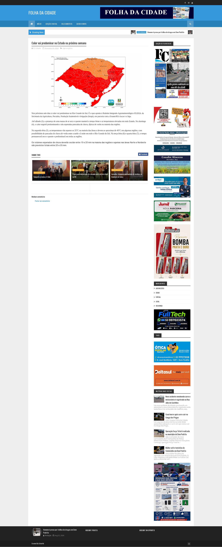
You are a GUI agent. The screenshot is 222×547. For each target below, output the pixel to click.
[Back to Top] (189, 543)
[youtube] (192, 2)
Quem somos (81, 23)
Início (39, 23)
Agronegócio (67, 48)
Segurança (129, 32)
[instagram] (188, 2)
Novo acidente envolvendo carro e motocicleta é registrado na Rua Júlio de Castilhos (177, 399)
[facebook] (185, 2)
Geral (157, 301)
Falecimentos (66, 23)
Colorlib (41, 543)
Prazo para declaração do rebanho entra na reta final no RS (90, 175)
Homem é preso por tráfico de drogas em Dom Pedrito (153, 32)
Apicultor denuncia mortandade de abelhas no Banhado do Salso (126, 175)
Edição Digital (51, 23)
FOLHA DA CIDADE (42, 13)
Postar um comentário (42, 201)
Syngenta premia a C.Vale (42, 176)
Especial (158, 297)
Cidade (158, 293)
